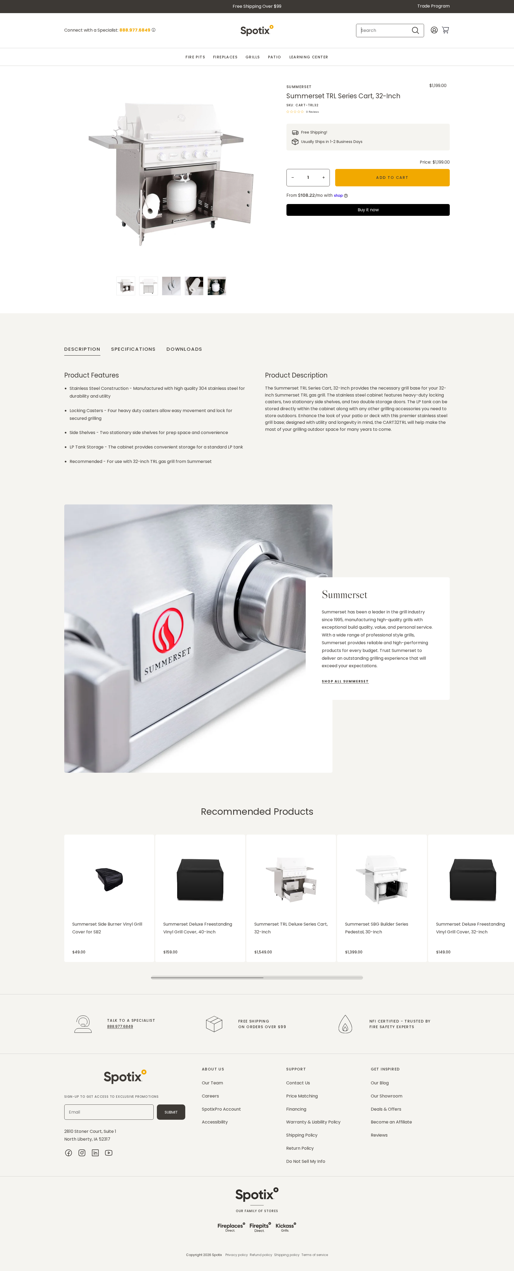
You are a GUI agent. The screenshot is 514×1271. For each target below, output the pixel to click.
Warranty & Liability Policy (313, 1122)
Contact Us (298, 1083)
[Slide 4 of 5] (194, 286)
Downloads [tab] (184, 349)
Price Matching (302, 1096)
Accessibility (215, 1122)
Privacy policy (236, 1255)
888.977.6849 (120, 1026)
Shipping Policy (302, 1135)
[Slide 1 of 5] (125, 286)
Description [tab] (82, 349)
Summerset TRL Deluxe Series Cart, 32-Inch (291, 928)
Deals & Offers (386, 1109)
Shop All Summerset (345, 681)
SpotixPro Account (221, 1109)
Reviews (379, 1135)
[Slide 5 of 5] (216, 286)
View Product (74, 837)
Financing (296, 1109)
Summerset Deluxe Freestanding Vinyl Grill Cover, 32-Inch (470, 928)
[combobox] (385, 30)
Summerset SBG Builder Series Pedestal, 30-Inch (376, 928)
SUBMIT (171, 1112)
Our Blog (380, 1083)
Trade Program (433, 6)
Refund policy (261, 1255)
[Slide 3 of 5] (171, 286)
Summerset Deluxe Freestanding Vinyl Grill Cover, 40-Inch (197, 928)
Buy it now (368, 210)
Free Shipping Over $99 (257, 6)
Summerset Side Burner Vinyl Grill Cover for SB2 (107, 928)
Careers (210, 1096)
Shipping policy (287, 1255)
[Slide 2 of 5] (148, 286)
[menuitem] (195, 57)
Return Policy (300, 1148)
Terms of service (314, 1255)
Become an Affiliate (391, 1122)
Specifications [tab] (133, 349)
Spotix (217, 1255)
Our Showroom (386, 1096)
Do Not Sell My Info (305, 1161)
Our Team (212, 1083)
